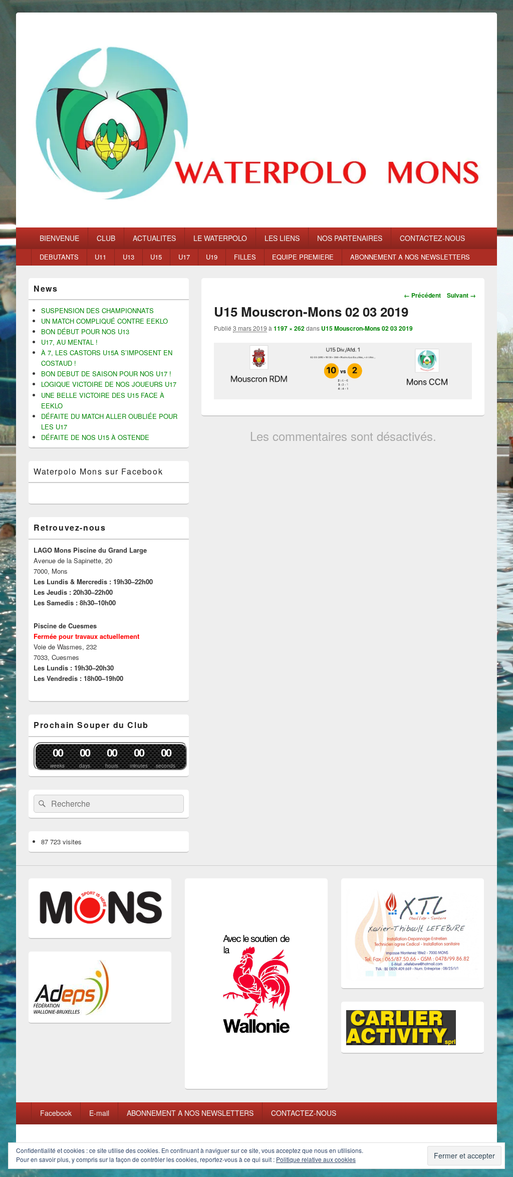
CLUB (106, 238)
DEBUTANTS (59, 257)
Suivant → (461, 295)
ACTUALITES (154, 238)
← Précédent (422, 295)
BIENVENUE (59, 238)
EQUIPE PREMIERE (303, 257)
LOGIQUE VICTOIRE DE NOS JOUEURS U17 (108, 384)
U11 (100, 257)
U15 (156, 257)
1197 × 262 (289, 328)
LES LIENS (282, 238)
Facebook (56, 1113)
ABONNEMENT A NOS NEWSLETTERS (410, 257)
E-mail (99, 1113)
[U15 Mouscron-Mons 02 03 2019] (343, 396)
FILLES (245, 257)
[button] (256, 120)
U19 (211, 257)
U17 (184, 257)
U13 (128, 257)
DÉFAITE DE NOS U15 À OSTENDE (95, 437)
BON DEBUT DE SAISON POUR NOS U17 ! (106, 373)
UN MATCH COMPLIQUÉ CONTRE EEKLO (104, 321)
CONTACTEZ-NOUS (432, 238)
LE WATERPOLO (220, 238)
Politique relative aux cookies (316, 1159)
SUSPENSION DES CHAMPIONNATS (97, 310)
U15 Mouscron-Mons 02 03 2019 (367, 328)
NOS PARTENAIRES (349, 238)
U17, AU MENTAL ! (69, 342)
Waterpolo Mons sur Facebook (98, 471)
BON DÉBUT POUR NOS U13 (85, 331)
